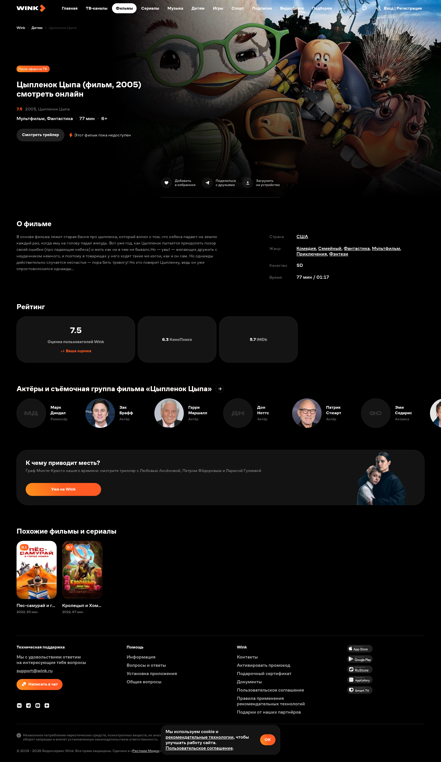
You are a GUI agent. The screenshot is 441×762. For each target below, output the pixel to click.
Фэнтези (338, 253)
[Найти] (364, 8)
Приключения (311, 253)
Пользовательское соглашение (199, 748)
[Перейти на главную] (31, 8)
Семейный (329, 248)
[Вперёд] (432, 413)
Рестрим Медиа (145, 751)
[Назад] (8, 413)
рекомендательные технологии (200, 737)
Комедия (306, 248)
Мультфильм (386, 248)
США (302, 236)
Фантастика (357, 248)
